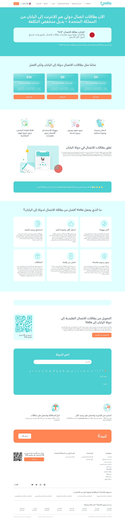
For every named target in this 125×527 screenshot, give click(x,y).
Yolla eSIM (108, 469)
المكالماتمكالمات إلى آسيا (84, 496)
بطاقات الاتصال (107, 472)
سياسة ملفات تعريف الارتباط (45, 516)
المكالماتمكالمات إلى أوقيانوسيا (23, 496)
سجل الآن (25, 436)
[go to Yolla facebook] (45, 485)
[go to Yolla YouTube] (32, 485)
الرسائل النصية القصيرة (63, 3)
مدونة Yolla (108, 476)
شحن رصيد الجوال (76, 3)
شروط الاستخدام (27, 516)
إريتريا (105, 384)
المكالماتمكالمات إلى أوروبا (104, 496)
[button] (26, 3)
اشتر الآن (96, 97)
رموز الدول (108, 467)
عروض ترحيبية (107, 462)
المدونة (46, 3)
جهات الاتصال (89, 459)
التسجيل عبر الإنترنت (102, 335)
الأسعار (109, 457)
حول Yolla (108, 474)
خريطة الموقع (108, 479)
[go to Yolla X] (36, 485)
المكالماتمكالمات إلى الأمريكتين (43, 496)
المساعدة (38, 3)
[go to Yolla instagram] (40, 485)
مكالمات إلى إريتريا (70, 457)
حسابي (16, 3)
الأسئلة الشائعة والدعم (87, 457)
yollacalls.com (82, 418)
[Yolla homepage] (106, 4)
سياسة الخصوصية (18, 516)
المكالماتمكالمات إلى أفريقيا (64, 496)
